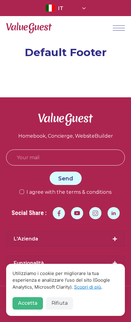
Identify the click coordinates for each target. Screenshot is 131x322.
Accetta (27, 303)
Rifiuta (59, 303)
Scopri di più (87, 287)
